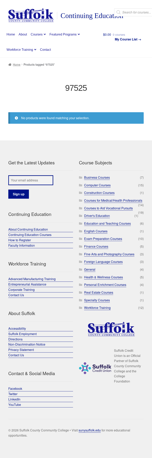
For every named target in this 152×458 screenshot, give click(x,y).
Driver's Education (97, 215)
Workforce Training (20, 49)
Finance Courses (96, 246)
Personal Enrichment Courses (105, 284)
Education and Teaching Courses (107, 223)
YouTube (14, 404)
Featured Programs (63, 34)
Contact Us (16, 295)
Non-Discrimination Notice (26, 344)
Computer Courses (97, 185)
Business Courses (97, 177)
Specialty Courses (97, 300)
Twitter (12, 394)
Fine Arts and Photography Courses (109, 254)
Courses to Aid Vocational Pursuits (108, 208)
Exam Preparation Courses (103, 238)
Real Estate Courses (98, 292)
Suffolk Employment (22, 334)
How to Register (19, 240)
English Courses (95, 231)
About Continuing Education (28, 229)
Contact (45, 49)
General (89, 269)
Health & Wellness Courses (103, 277)
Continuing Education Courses (29, 234)
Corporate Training (21, 289)
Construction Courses (99, 192)
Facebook (15, 388)
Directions (15, 339)
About (23, 34)
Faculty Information (21, 245)
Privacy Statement (21, 349)
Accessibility (17, 328)
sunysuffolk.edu (90, 430)
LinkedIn (14, 399)
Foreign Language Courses (103, 261)
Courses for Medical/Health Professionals (113, 200)
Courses (37, 34)
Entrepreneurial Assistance (27, 284)
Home (11, 34)
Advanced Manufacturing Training (32, 279)
